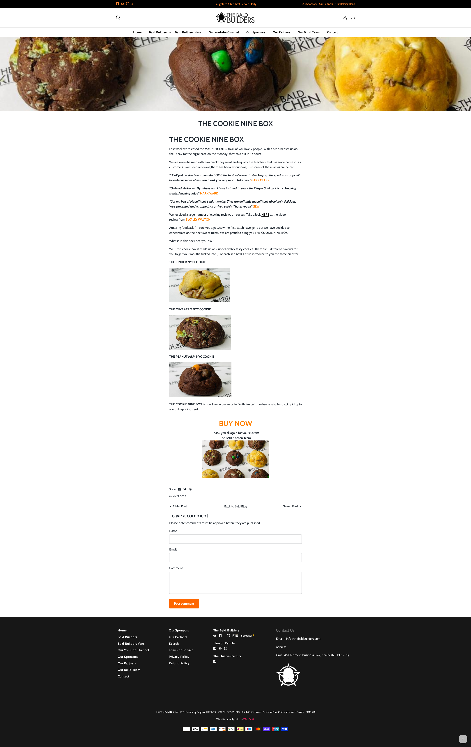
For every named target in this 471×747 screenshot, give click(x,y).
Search (174, 643)
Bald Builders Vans (188, 32)
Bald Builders (158, 32)
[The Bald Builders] (235, 18)
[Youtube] (122, 3)
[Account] (345, 17)
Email (173, 549)
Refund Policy (179, 663)
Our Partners (326, 4)
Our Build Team (309, 32)
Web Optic (249, 719)
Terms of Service (181, 650)
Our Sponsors (309, 4)
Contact (332, 32)
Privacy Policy (179, 657)
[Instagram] (127, 3)
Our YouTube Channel (224, 32)
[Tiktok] (132, 3)
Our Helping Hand (345, 4)
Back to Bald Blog (235, 506)
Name (173, 531)
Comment (176, 568)
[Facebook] (117, 3)
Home (137, 32)
